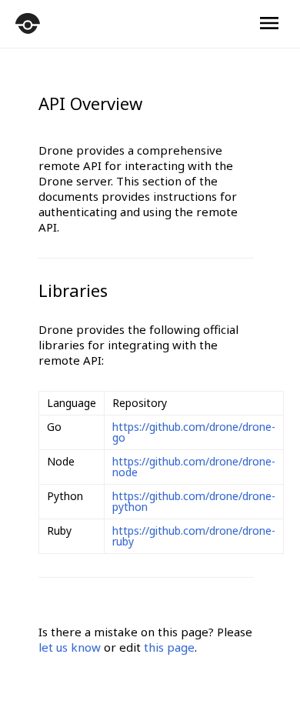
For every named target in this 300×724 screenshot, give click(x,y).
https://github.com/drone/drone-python (193, 501)
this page (169, 647)
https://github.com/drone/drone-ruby (193, 536)
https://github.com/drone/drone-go (193, 432)
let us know (69, 647)
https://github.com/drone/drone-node (193, 466)
